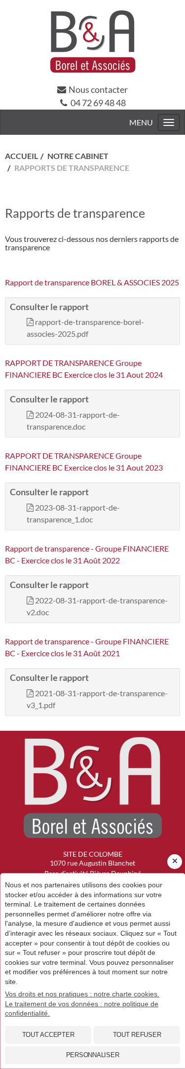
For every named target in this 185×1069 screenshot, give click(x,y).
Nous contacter (98, 89)
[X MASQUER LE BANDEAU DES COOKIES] (174, 862)
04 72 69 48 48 (98, 102)
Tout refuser (137, 1034)
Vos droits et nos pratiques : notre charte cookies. (82, 994)
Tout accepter (48, 1034)
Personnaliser (92, 1055)
